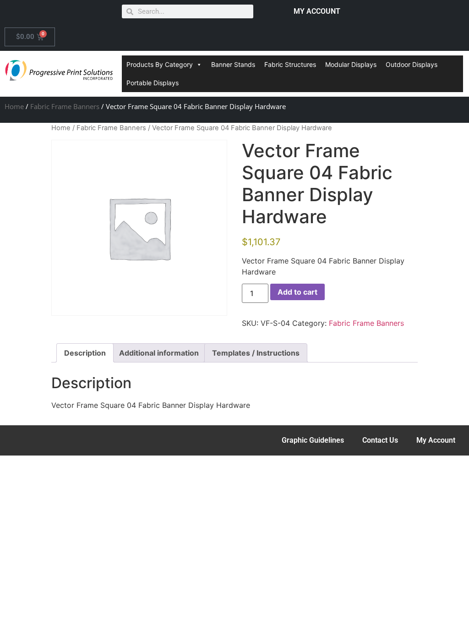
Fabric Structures (290, 64)
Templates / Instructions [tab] (256, 352)
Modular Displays (350, 64)
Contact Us (380, 440)
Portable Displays (152, 83)
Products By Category (159, 64)
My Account (435, 440)
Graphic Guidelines (313, 440)
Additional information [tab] (159, 352)
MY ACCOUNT (317, 11)
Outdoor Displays (411, 64)
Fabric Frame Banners (64, 106)
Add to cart (297, 292)
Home (14, 106)
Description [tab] (85, 352)
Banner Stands (233, 64)
